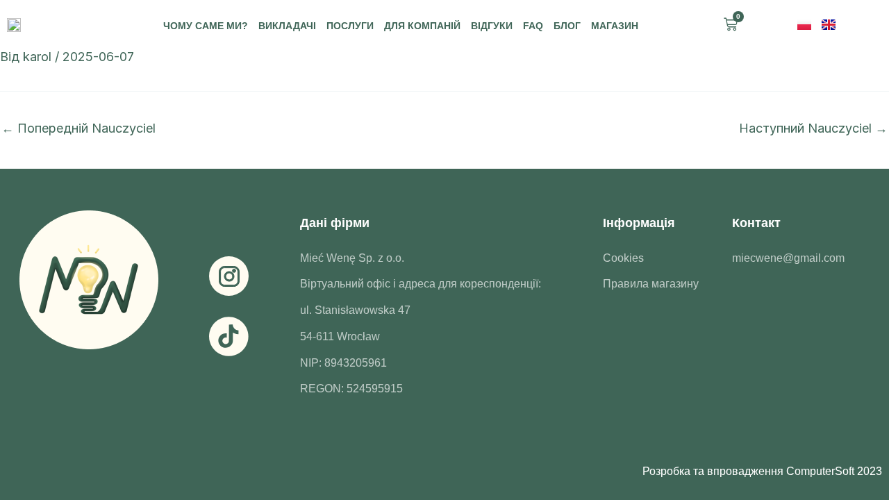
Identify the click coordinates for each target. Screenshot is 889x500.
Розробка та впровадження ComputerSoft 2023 (762, 471)
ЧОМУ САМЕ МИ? (205, 25)
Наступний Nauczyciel (813, 128)
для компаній (422, 25)
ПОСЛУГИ (350, 25)
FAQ (533, 25)
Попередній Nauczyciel (78, 128)
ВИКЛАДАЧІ (287, 25)
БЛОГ (567, 25)
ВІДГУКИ (492, 25)
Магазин (614, 25)
